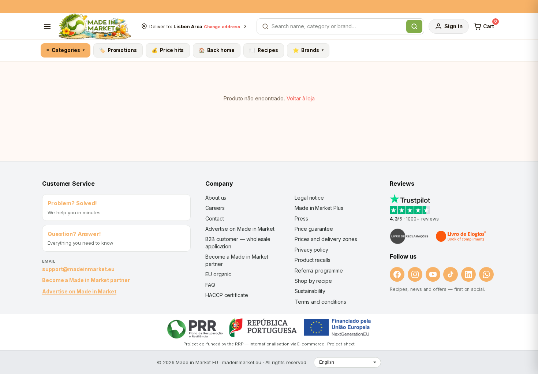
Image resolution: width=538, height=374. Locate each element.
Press (301, 218)
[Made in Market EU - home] (94, 26)
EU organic (218, 274)
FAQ (210, 285)
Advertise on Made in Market (79, 291)
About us (215, 198)
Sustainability (310, 291)
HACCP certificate (226, 295)
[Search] (414, 26)
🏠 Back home (217, 50)
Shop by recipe (313, 281)
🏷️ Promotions (118, 50)
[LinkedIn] (468, 274)
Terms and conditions (320, 302)
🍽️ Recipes (263, 50)
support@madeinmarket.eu (78, 269)
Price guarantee (314, 229)
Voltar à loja (301, 98)
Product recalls (312, 260)
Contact (214, 218)
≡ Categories (65, 50)
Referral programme (319, 270)
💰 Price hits (168, 50)
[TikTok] (450, 274)
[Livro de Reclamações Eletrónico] (409, 236)
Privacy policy (311, 250)
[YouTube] (433, 274)
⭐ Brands (308, 50)
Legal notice (309, 198)
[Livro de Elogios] (461, 236)
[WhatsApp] (486, 274)
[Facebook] (397, 274)
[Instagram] (415, 274)
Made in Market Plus (319, 208)
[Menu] (47, 26)
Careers (214, 208)
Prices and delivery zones (326, 239)
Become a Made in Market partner (86, 280)
